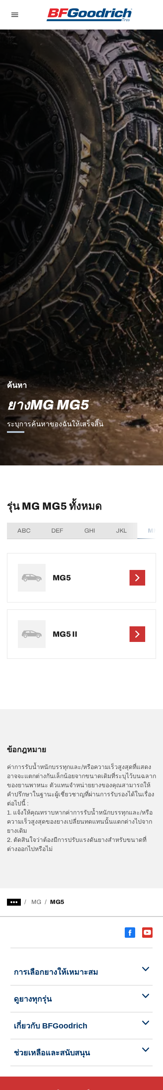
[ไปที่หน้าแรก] (90, 15)
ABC (23, 530)
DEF (57, 530)
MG (36, 902)
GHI (89, 530)
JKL (121, 530)
